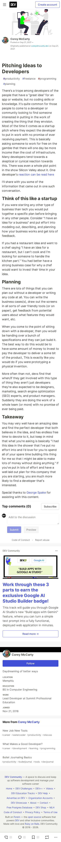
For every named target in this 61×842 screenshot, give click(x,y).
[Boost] (47, 837)
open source (34, 817)
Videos (49, 788)
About (33, 802)
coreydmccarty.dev (40, 46)
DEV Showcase (19, 802)
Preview (31, 529)
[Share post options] (56, 837)
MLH (51, 807)
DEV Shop (41, 807)
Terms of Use (50, 812)
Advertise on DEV (16, 798)
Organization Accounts (40, 798)
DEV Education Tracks (23, 793)
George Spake (36, 492)
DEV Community (13, 776)
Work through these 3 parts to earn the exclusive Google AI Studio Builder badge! (26, 593)
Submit (14, 529)
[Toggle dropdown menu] (56, 550)
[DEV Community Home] (13, 4)
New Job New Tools (27, 732)
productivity (11, 78)
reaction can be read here (36, 174)
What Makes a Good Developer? (28, 746)
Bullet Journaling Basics (28, 759)
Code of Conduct (21, 540)
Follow (30, 663)
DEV (17, 820)
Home (9, 788)
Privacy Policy (32, 812)
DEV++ (39, 788)
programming (47, 78)
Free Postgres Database (19, 807)
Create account (47, 4)
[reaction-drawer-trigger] (8, 837)
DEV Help (43, 793)
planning (9, 83)
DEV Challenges (23, 788)
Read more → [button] (30, 633)
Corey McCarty (20, 39)
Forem (17, 817)
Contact (44, 802)
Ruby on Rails (32, 823)
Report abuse (42, 540)
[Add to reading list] (35, 837)
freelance (28, 78)
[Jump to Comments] (22, 837)
